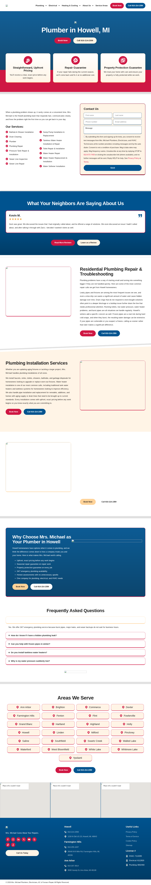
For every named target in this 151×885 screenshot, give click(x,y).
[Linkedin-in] (18, 839)
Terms (86, 162)
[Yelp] (34, 839)
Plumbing (40, 6)
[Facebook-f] (8, 839)
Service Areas (102, 6)
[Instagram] (13, 839)
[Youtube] (29, 839)
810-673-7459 (89, 155)
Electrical (53, 6)
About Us (87, 6)
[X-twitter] (24, 839)
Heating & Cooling (70, 6)
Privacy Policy (133, 158)
